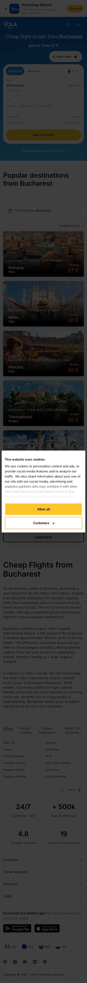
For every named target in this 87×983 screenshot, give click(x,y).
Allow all (43, 509)
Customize (41, 523)
